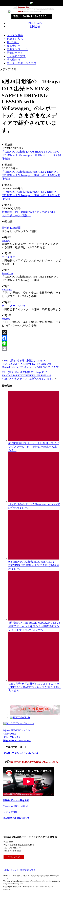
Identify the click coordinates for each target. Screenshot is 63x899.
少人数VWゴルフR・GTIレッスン (21, 753)
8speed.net (7, 273)
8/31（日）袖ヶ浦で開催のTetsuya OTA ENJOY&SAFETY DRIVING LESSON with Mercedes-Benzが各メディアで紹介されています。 (31, 363)
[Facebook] (31, 338)
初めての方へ (15, 38)
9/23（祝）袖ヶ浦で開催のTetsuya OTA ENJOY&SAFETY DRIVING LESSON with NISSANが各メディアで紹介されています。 (28, 375)
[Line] (31, 343)
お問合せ (35, 26)
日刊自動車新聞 (11, 227)
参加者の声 (13, 45)
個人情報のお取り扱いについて (16, 818)
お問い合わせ (14, 857)
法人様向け (13, 59)
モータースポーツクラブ (21, 63)
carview (6, 240)
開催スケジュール (17, 49)
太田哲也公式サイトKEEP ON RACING (19, 870)
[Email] (31, 348)
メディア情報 (10, 812)
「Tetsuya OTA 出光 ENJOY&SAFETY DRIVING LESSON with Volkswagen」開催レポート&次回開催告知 (31, 155)
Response (7, 289)
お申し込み (35, 23)
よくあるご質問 (16, 56)
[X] (31, 332)
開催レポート (15, 52)
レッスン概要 (15, 35)
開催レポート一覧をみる (16, 800)
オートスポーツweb (13, 305)
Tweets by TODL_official (15, 806)
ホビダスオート (11, 257)
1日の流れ (13, 42)
